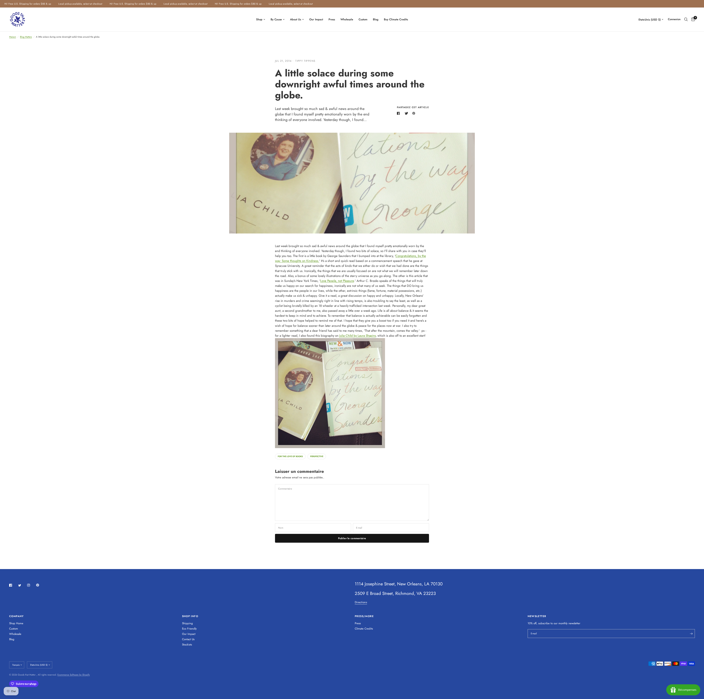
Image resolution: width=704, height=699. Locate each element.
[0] (692, 19)
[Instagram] (31, 585)
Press (332, 19)
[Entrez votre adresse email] (691, 633)
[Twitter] (22, 585)
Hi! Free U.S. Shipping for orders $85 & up (121, 4)
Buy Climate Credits (396, 19)
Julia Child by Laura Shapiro (357, 335)
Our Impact (316, 19)
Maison (12, 36)
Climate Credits (364, 629)
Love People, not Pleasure (337, 281)
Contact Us (188, 639)
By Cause (276, 19)
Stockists (187, 645)
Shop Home (16, 623)
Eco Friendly (189, 629)
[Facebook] (13, 585)
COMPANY (16, 616)
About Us (295, 19)
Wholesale (346, 19)
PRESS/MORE (364, 616)
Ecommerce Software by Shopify (73, 674)
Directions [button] (361, 602)
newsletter (574, 623)
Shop (259, 19)
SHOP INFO (190, 616)
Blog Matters (26, 36)
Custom (363, 19)
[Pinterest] (40, 585)
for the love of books (290, 456)
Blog (375, 19)
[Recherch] (686, 19)
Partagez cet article (413, 107)
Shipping (187, 623)
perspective (316, 456)
